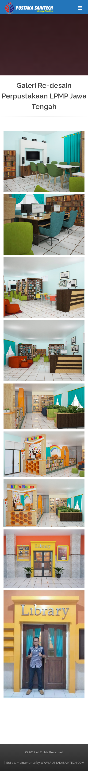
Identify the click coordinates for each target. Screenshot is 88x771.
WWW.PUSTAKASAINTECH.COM (62, 762)
